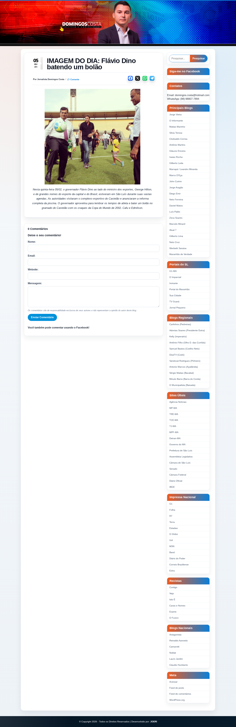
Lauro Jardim (176, 659)
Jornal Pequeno (177, 307)
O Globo (173, 534)
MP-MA (173, 408)
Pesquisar (198, 58)
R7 (170, 516)
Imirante (173, 283)
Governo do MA (177, 444)
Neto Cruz (174, 242)
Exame (172, 611)
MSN (171, 546)
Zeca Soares (175, 218)
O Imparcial (175, 277)
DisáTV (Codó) (176, 354)
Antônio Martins (177, 145)
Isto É (172, 599)
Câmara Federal (177, 474)
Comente (74, 79)
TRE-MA (173, 414)
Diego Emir (175, 193)
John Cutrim (175, 181)
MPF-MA (173, 432)
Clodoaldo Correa (178, 139)
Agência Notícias (177, 402)
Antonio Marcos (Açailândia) (183, 367)
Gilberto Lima (176, 236)
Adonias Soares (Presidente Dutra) (187, 330)
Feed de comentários (180, 694)
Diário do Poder (177, 558)
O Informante (176, 120)
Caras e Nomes (177, 605)
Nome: (32, 241)
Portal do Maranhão (179, 289)
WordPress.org (177, 700)
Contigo (173, 587)
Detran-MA (174, 438)
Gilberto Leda (176, 163)
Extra (172, 570)
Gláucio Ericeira (177, 151)
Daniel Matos (176, 205)
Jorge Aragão (176, 187)
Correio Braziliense (179, 564)
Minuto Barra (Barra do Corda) (185, 379)
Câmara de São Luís (179, 462)
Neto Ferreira (176, 199)
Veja (171, 593)
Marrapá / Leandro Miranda (183, 169)
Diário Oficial (175, 481)
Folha (172, 510)
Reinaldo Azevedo (178, 640)
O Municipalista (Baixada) (182, 385)
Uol (171, 540)
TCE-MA (173, 420)
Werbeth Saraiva (177, 248)
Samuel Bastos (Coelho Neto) (184, 348)
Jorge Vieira (175, 114)
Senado (173, 469)
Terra (172, 522)
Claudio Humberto (178, 665)
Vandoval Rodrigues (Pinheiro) (184, 361)
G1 (170, 503)
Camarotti (174, 646)
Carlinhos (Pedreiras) (180, 324)
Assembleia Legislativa (180, 456)
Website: (33, 269)
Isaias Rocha (176, 157)
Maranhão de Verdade (180, 254)
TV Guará (174, 301)
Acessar (173, 681)
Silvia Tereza (175, 133)
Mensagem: (35, 283)
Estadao (173, 528)
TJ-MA (172, 426)
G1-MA (173, 271)
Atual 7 (172, 230)
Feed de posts (176, 688)
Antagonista (175, 634)
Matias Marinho (177, 126)
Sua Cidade (175, 295)
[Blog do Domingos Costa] (118, 22)
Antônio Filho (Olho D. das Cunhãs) (187, 342)
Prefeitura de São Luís (180, 450)
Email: (31, 255)
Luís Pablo (174, 211)
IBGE (172, 487)
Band (172, 552)
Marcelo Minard (177, 224)
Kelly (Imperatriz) (178, 336)
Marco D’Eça (175, 175)
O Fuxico (174, 617)
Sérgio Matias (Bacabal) (181, 373)
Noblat (172, 652)
